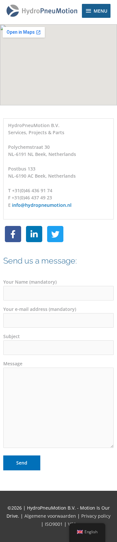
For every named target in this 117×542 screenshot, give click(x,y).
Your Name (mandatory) (30, 282)
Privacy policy (95, 516)
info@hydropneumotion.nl (42, 205)
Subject (11, 336)
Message (12, 363)
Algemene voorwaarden (50, 516)
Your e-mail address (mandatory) (39, 309)
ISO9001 (54, 524)
